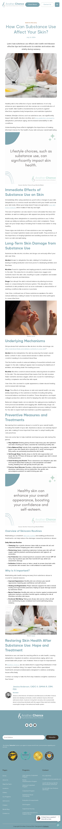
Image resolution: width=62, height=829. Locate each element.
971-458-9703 (46, 775)
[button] (57, 4)
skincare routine (29, 536)
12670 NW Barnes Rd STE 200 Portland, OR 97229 (50, 783)
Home (4, 775)
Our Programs (7, 796)
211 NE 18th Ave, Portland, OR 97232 (50, 789)
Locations (5, 788)
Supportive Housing (28, 808)
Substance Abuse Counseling (27, 795)
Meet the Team (7, 784)
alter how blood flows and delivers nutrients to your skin (25, 349)
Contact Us (6, 813)
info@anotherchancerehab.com (51, 779)
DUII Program (26, 804)
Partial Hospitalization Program (29, 780)
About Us (5, 780)
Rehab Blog (6, 809)
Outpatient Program (28, 791)
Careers (5, 805)
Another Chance (13, 665)
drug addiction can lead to (44, 118)
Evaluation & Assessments (30, 800)
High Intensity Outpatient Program (30, 776)
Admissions (6, 801)
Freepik (33, 336)
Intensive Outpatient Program (28, 786)
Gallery (5, 792)
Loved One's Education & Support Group (29, 813)
